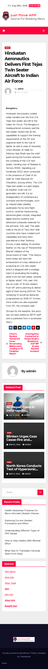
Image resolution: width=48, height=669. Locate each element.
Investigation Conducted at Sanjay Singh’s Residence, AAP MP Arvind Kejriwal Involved (31, 342)
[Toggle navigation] (43, 30)
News (7, 48)
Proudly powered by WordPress (16, 653)
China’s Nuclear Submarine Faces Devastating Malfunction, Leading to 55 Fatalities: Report (16, 344)
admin (21, 89)
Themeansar (25, 656)
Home (4, 663)
